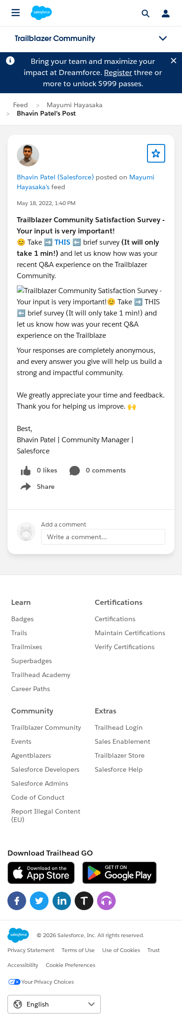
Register (118, 72)
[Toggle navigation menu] (163, 38)
